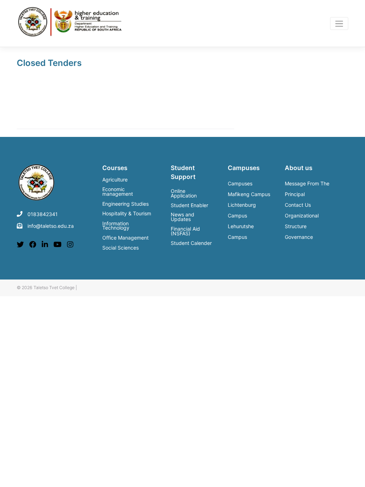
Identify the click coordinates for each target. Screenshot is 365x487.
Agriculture (115, 180)
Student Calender (191, 243)
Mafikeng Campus (249, 194)
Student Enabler (189, 205)
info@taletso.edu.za (50, 226)
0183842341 (42, 214)
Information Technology (115, 226)
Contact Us (298, 205)
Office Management (125, 238)
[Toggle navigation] (339, 23)
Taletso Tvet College (54, 287)
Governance (299, 237)
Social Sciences (120, 248)
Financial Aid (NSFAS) (185, 231)
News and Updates (182, 216)
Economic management (117, 192)
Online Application (184, 193)
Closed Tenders (49, 63)
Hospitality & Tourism (126, 213)
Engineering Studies (125, 204)
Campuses (240, 183)
